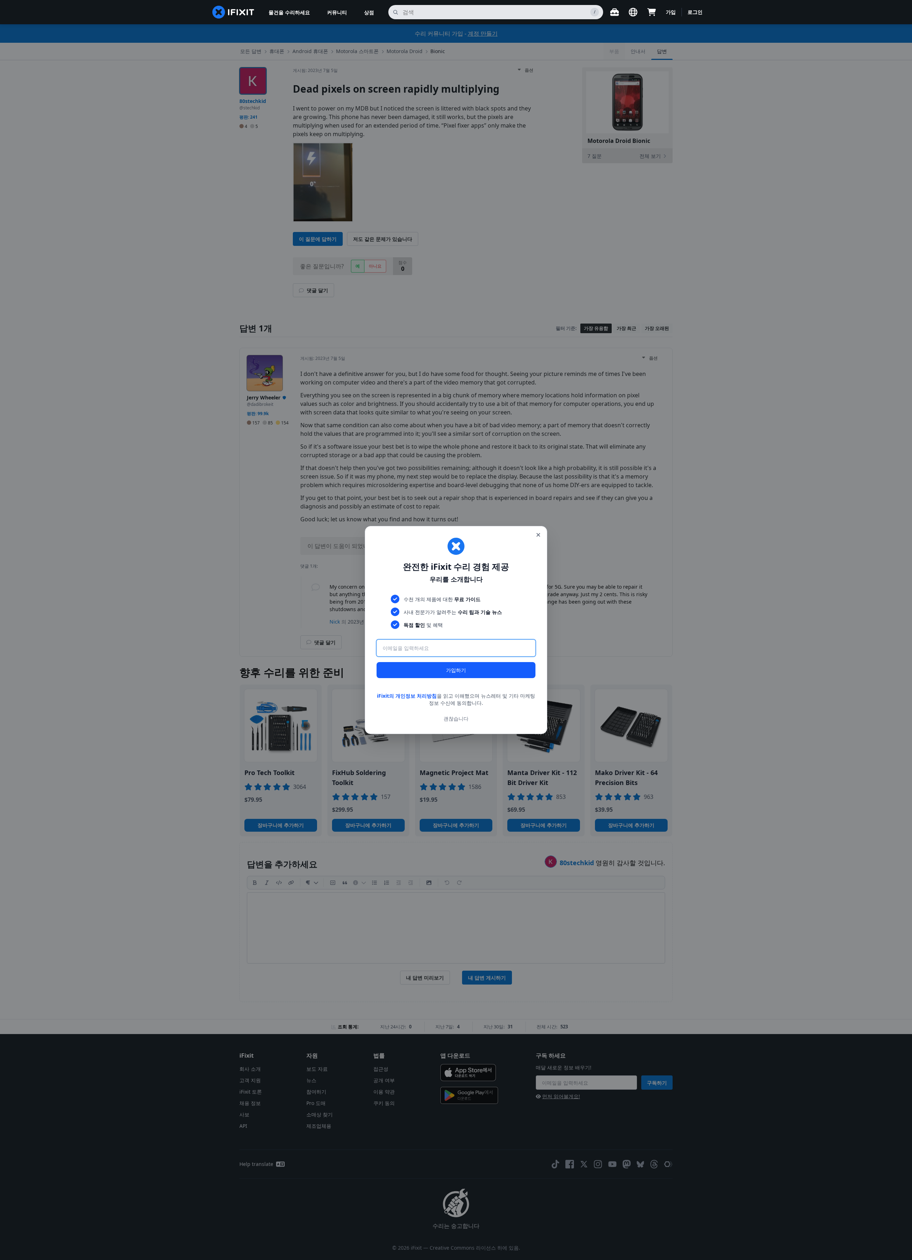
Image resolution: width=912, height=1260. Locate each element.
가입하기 (456, 670)
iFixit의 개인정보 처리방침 (407, 695)
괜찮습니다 (456, 718)
